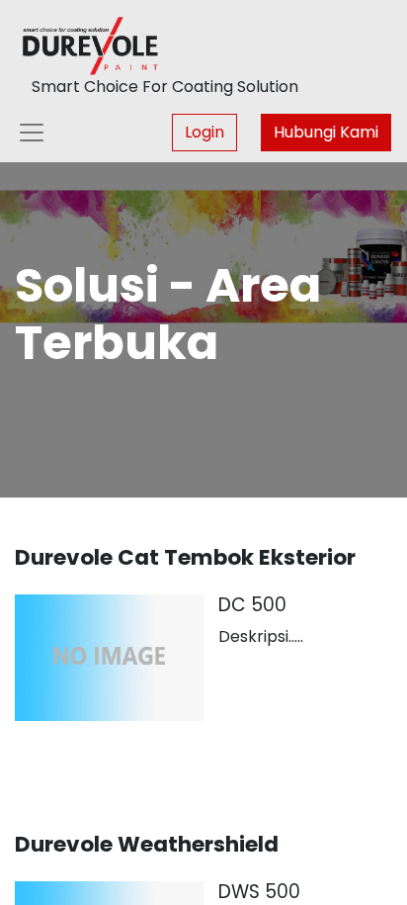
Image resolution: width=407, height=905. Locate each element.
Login (204, 132)
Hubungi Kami (326, 132)
